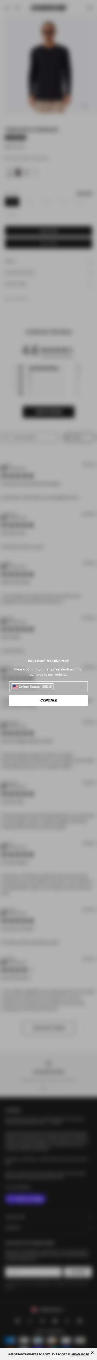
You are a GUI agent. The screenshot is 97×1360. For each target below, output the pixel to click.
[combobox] (32, 686)
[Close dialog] (92, 1352)
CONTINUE (48, 700)
